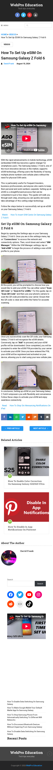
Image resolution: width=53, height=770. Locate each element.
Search (10, 580)
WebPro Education (26, 5)
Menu (5, 25)
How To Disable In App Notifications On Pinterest (22, 528)
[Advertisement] (26, 94)
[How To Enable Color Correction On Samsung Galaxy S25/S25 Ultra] (26, 461)
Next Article (39, 428)
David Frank (9, 64)
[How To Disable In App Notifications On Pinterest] (26, 507)
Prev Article (13, 428)
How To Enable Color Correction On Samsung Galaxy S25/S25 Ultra (26, 482)
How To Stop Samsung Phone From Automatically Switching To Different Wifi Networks (24, 717)
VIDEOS (7, 44)
